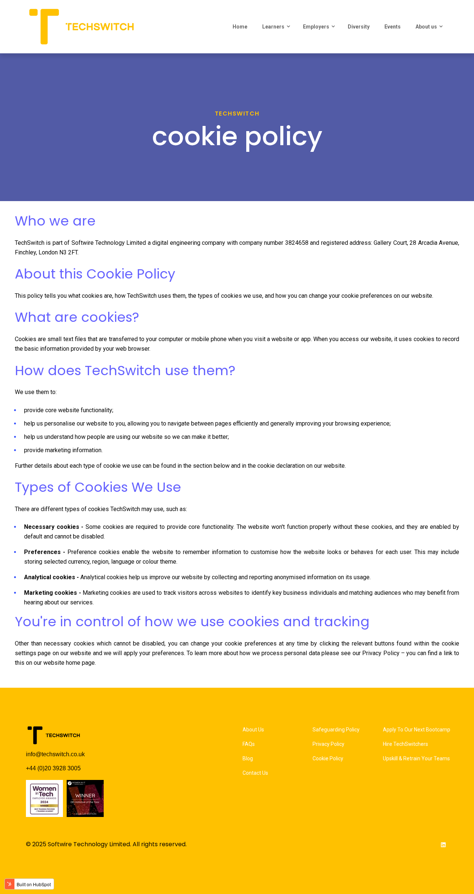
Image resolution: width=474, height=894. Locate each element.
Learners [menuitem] (273, 27)
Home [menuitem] (240, 27)
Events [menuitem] (392, 27)
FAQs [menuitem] (249, 744)
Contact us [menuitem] (255, 773)
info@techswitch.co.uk (55, 754)
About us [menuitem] (426, 27)
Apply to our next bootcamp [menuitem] (416, 730)
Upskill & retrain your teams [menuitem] (416, 758)
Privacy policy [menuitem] (328, 744)
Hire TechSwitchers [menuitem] (405, 744)
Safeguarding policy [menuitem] (336, 730)
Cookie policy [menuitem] (328, 758)
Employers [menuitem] (316, 27)
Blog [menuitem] (248, 758)
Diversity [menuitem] (359, 27)
